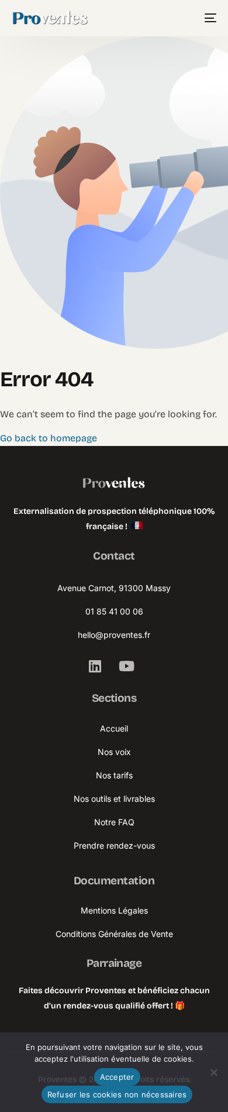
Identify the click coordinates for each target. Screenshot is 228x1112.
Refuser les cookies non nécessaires (117, 1094)
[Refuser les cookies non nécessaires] (213, 1072)
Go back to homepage (48, 438)
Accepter (117, 1077)
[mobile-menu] (208, 18)
